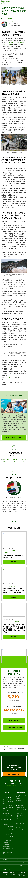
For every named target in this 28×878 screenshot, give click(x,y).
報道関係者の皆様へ (7, 846)
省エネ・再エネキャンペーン (9, 827)
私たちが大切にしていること (8, 802)
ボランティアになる (20, 827)
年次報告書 (18, 800)
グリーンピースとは (7, 799)
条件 (7, 862)
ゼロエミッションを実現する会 (9, 830)
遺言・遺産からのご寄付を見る (13, 727)
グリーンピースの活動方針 (8, 853)
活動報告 (18, 798)
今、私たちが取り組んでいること (8, 849)
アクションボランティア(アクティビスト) (21, 830)
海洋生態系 (12, 550)
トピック (4, 18)
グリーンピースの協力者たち (8, 808)
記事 (10, 746)
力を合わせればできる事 (21, 807)
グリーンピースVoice (7, 810)
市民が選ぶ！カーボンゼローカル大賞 (9, 837)
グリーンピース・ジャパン (15, 21)
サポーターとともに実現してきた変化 (21, 796)
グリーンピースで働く (20, 823)
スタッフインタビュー (14, 621)
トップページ (4, 746)
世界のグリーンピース (7, 815)
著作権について (21, 859)
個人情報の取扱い (7, 859)
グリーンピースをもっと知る (13, 437)
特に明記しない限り (8, 874)
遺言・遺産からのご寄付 (21, 816)
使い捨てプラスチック (8, 840)
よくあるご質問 (6, 813)
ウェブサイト (10, 377)
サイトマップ (7, 865)
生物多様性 (6, 842)
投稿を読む (13, 561)
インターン (18, 825)
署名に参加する (19, 818)
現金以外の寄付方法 (21, 813)
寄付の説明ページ (13, 720)
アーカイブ (21, 862)
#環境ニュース (20, 550)
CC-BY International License (9, 875)
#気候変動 (6, 552)
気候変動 (10, 18)
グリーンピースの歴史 (7, 805)
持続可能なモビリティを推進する (9, 834)
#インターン (12, 586)
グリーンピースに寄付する (21, 810)
